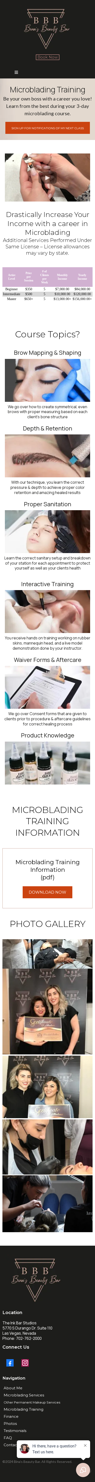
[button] (16, 72)
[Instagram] (25, 1362)
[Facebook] (10, 1362)
